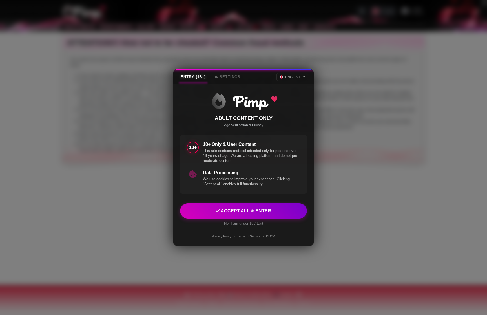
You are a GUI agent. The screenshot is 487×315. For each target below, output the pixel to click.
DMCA (270, 236)
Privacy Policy (221, 236)
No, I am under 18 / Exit (243, 223)
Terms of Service (248, 236)
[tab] (193, 77)
